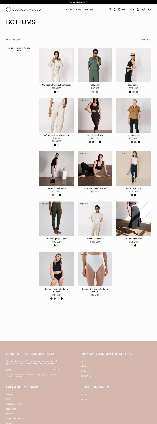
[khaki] (132, 245)
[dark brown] (93, 195)
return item (11, 409)
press (82, 394)
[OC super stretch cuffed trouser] (56, 65)
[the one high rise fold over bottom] (56, 269)
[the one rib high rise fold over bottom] (95, 269)
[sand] (93, 245)
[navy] (93, 142)
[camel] (93, 92)
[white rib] (95, 298)
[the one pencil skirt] (95, 115)
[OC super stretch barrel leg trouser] (56, 115)
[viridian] (97, 92)
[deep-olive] (90, 142)
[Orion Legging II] (133, 168)
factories (84, 371)
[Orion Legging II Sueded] (56, 219)
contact (83, 399)
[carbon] (97, 142)
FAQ (8, 399)
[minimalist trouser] (95, 219)
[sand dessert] (58, 92)
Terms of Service (12, 377)
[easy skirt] (95, 65)
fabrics (83, 366)
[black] (55, 92)
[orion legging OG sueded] (95, 168)
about (83, 361)
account (9, 394)
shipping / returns (14, 404)
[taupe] (135, 142)
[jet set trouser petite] (56, 168)
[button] (68, 9)
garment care (86, 376)
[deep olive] (55, 245)
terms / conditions (14, 418)
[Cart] (149, 9)
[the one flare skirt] (133, 219)
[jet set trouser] (133, 115)
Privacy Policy (48, 375)
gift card (10, 413)
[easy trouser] (133, 65)
